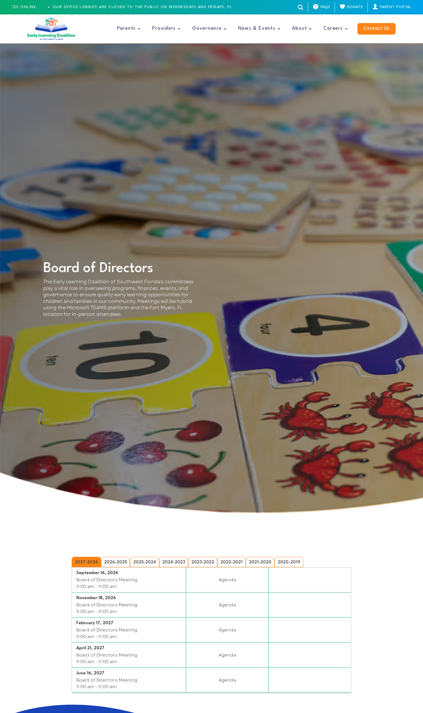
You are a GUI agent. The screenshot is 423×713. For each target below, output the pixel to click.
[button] (128, 28)
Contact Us (376, 28)
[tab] (86, 562)
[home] (51, 28)
